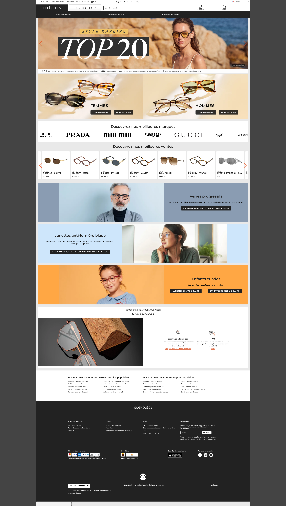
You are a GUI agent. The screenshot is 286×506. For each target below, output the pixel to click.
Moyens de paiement (113, 425)
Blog (144, 430)
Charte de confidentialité (101, 490)
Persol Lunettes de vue (189, 381)
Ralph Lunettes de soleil (112, 389)
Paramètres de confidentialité (79, 428)
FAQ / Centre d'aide (150, 425)
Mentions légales (74, 493)
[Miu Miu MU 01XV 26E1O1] (85, 161)
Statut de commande (151, 433)
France (237, 1)
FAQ (213, 349)
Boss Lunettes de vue (189, 386)
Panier (224, 9)
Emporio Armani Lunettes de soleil (116, 381)
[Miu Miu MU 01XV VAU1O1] (143, 161)
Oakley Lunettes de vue (152, 384)
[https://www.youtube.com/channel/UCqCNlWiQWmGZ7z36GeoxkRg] (211, 455)
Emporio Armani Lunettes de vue (155, 392)
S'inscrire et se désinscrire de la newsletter (159, 428)
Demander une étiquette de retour (118, 430)
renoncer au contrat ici (79, 486)
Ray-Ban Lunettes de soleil (78, 381)
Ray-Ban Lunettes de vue (152, 381)
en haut (214, 485)
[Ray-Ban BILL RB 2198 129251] (172, 161)
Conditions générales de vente (79, 490)
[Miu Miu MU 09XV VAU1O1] (201, 161)
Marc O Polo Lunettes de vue (153, 389)
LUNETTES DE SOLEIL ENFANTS (224, 291)
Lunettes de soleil (101, 112)
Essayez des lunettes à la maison (178, 349)
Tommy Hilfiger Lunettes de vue (193, 389)
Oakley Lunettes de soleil (77, 384)
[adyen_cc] (70, 455)
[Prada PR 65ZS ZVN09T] (114, 161)
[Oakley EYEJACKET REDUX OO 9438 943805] (230, 161)
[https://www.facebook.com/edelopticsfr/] (200, 455)
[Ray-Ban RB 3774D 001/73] (56, 161)
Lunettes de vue (123, 112)
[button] (52, 7)
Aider (145, 422)
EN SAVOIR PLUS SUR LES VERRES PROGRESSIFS (206, 208)
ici (192, 437)
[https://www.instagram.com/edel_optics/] (205, 455)
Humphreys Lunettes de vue (153, 386)
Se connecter (201, 9)
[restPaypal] (85, 455)
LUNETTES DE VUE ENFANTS (186, 291)
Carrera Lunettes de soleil (77, 389)
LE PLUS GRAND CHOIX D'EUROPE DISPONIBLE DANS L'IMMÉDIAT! (65, 2)
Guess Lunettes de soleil (112, 386)
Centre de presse (74, 425)
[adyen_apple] (92, 455)
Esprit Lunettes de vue (189, 392)
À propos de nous (75, 422)
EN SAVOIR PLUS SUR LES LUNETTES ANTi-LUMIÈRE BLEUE (80, 252)
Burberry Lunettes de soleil (113, 392)
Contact (71, 430)
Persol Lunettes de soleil (77, 386)
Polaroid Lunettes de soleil (78, 392)
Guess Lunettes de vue (189, 384)
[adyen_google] (97, 455)
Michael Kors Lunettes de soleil (114, 384)
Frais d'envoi (110, 428)
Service (108, 422)
